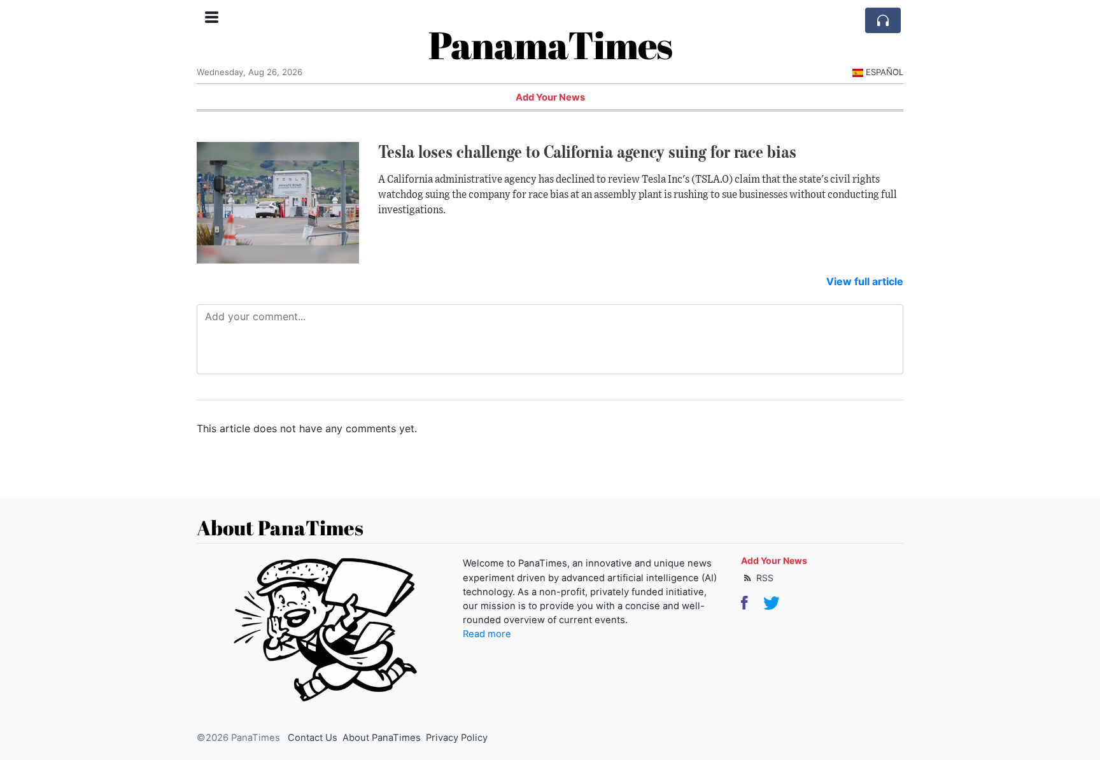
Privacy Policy (457, 737)
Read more (487, 634)
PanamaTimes (550, 44)
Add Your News (550, 97)
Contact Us (312, 737)
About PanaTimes (381, 737)
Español (884, 72)
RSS (763, 577)
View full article (864, 281)
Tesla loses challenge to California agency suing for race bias (587, 151)
